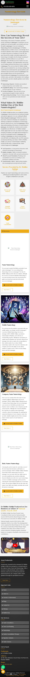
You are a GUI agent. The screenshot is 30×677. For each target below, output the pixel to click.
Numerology (6, 630)
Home (4, 590)
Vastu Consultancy (8, 622)
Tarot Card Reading (8, 626)
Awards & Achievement (9, 597)
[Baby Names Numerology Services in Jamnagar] (15, 447)
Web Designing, (22, 674)
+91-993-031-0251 (9, 6)
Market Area (6, 612)
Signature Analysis (8, 638)
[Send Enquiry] (3, 672)
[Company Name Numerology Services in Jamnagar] (15, 378)
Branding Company (19, 675)
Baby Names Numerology (10, 463)
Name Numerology (8, 265)
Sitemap (5, 609)
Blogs (4, 601)
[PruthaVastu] (7, 2)
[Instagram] (27, 2)
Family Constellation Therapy (11, 634)
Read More (5, 580)
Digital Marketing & (10, 675)
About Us (5, 593)
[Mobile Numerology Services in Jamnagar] (15, 309)
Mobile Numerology (8, 325)
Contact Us (6, 605)
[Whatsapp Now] (3, 667)
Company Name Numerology (12, 394)
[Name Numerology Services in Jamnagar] (15, 249)
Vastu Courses (7, 641)
